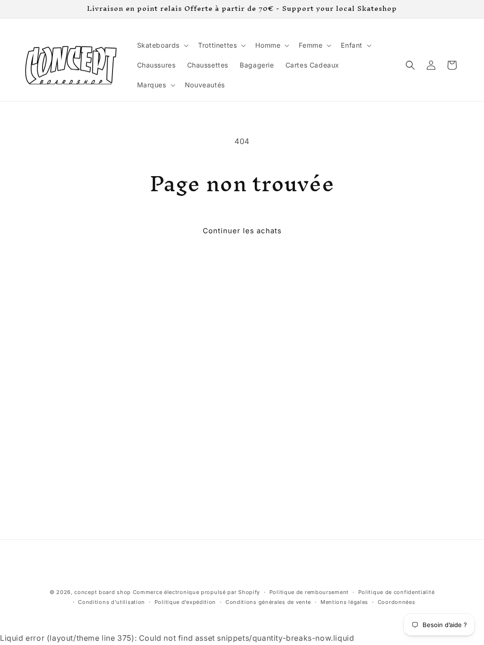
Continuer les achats (242, 230)
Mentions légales (344, 602)
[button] (162, 45)
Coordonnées (396, 602)
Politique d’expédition (185, 602)
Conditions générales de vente (268, 602)
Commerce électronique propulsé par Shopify (196, 592)
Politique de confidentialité (396, 592)
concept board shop (102, 592)
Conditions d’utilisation (111, 602)
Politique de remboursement (309, 592)
